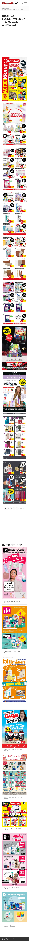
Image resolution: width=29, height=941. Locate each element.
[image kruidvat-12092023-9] (15, 483)
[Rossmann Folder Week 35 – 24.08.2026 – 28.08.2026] (14, 774)
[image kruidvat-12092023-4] (15, 259)
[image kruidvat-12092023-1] (15, 124)
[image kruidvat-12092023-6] (15, 348)
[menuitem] (21, 3)
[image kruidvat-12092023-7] (15, 393)
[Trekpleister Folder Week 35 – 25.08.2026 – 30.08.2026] (14, 679)
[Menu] (25, 3)
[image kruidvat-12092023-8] (15, 438)
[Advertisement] (14, 41)
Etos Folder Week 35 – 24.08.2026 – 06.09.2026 (12, 602)
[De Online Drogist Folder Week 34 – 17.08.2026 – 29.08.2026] (14, 907)
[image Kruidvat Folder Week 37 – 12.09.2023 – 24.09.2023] (15, 79)
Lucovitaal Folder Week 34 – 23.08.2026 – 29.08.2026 (13, 750)
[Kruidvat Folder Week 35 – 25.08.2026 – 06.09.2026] (14, 814)
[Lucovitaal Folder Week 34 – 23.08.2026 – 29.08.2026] (14, 729)
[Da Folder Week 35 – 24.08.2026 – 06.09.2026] (14, 627)
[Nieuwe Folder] (12, 3)
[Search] (21, 3)
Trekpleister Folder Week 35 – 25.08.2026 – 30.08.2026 (14, 705)
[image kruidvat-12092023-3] (15, 214)
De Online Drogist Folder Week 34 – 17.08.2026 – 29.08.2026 (12, 925)
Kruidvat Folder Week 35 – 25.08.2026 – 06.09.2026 (13, 829)
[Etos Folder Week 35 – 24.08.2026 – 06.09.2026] (14, 573)
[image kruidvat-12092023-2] (15, 169)
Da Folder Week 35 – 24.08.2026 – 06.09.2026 (12, 652)
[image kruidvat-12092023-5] (15, 303)
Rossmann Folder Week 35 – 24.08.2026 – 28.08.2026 (13, 798)
